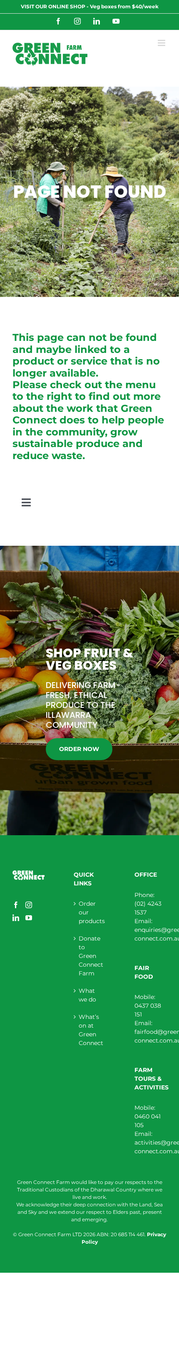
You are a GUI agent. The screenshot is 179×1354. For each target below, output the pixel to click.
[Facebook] (15, 905)
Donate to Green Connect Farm (90, 956)
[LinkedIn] (15, 917)
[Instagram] (28, 905)
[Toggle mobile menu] (162, 43)
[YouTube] (28, 917)
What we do (87, 995)
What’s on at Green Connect (90, 1030)
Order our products (90, 912)
